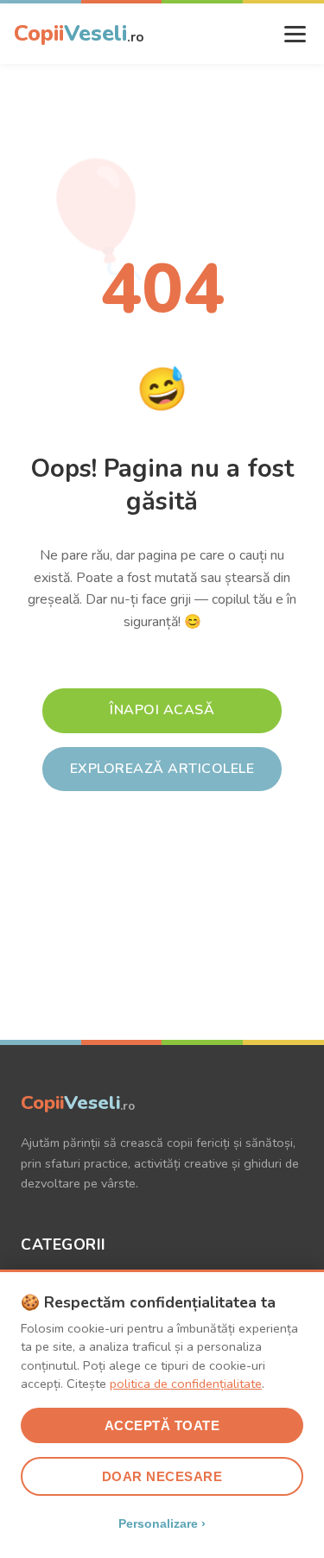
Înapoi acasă (162, 709)
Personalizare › (162, 1523)
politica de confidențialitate (186, 1383)
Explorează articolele (162, 768)
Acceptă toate (162, 1425)
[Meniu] (295, 34)
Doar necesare (162, 1476)
